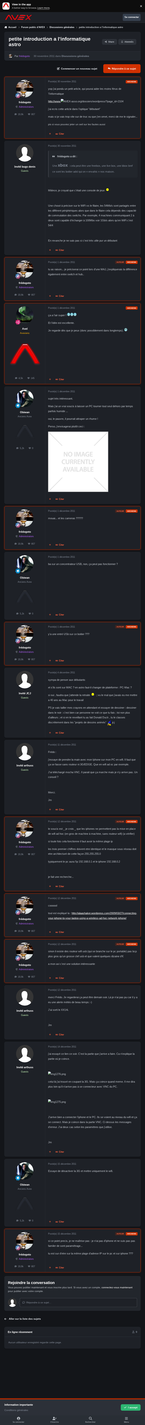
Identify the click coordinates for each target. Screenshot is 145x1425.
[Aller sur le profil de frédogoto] (10, 56)
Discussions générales (75, 56)
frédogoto (25, 102)
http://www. (54, 101)
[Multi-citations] (50, 134)
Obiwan (25, 412)
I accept (133, 1407)
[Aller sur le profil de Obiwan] (24, 398)
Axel (25, 328)
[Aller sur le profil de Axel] (24, 315)
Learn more (7, 6)
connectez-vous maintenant (117, 1287)
